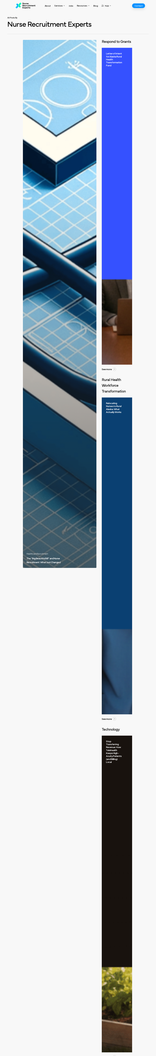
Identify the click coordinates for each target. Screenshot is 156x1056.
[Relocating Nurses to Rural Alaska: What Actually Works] (117, 555)
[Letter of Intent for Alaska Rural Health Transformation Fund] (117, 206)
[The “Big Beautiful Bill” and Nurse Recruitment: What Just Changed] (59, 304)
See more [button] (107, 369)
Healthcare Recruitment (37, 553)
